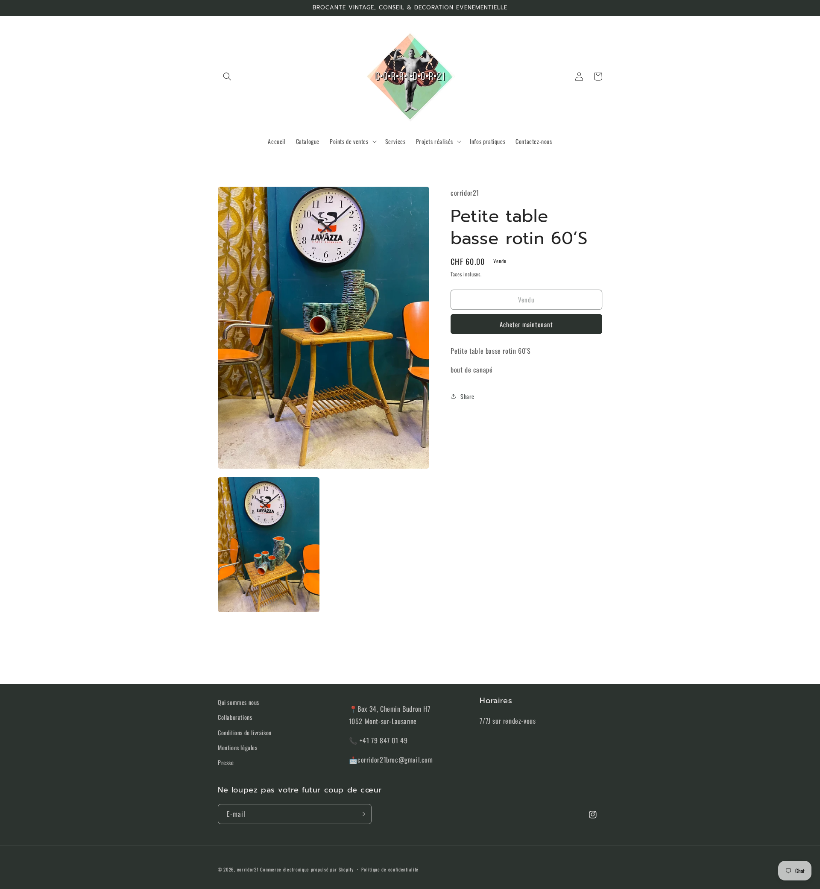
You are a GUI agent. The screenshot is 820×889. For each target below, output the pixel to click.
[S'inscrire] (361, 814)
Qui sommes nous (238, 702)
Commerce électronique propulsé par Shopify (306, 869)
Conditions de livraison (245, 732)
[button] (227, 76)
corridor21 (248, 869)
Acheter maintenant (526, 324)
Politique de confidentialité (390, 869)
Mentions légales (238, 747)
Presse (226, 762)
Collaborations (235, 717)
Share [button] (467, 396)
